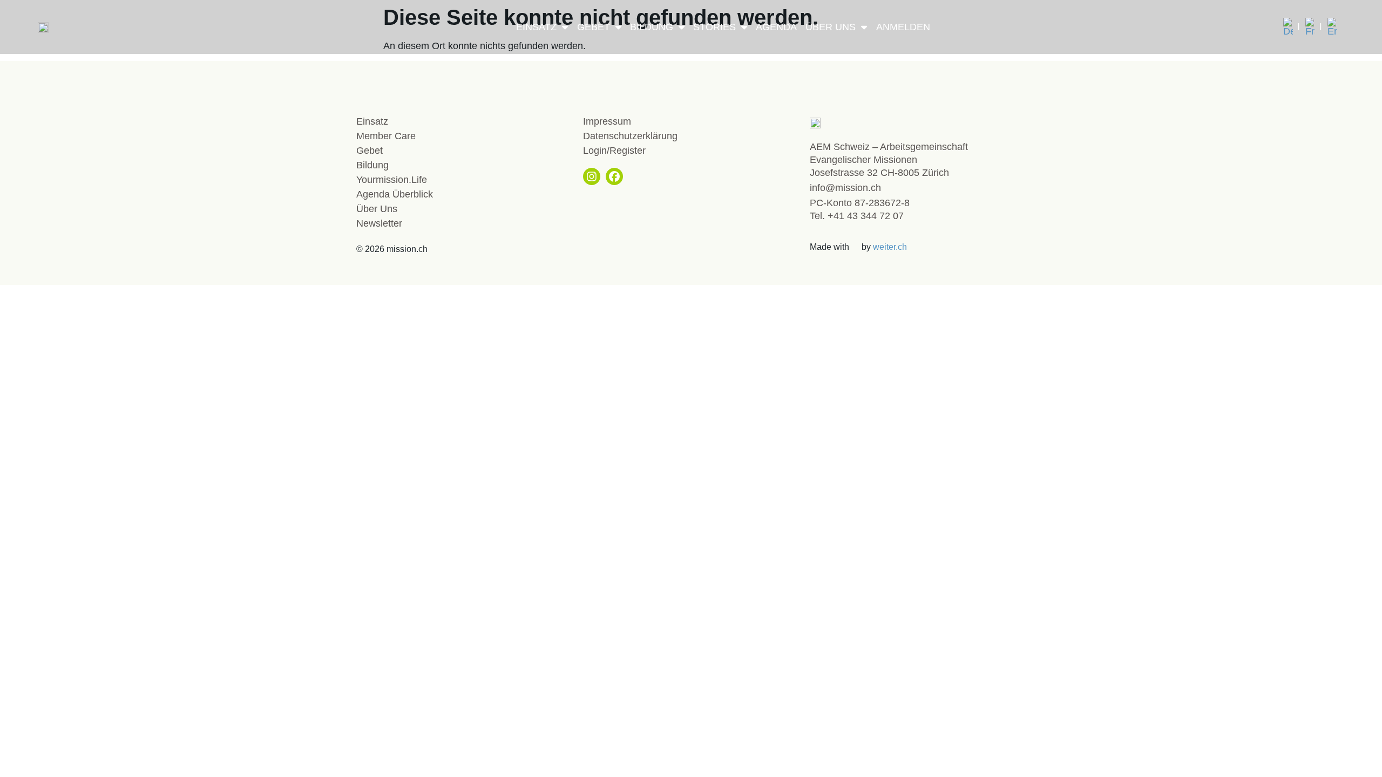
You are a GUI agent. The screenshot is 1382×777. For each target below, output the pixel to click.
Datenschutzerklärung (630, 136)
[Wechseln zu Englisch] (1332, 27)
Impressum (607, 121)
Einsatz (536, 27)
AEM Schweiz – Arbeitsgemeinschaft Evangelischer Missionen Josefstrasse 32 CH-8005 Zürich (889, 159)
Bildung (651, 27)
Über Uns (830, 27)
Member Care (386, 136)
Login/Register (614, 150)
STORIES (714, 27)
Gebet (593, 27)
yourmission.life (391, 179)
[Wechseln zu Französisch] (1313, 27)
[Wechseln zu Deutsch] (1291, 27)
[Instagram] (591, 176)
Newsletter (379, 223)
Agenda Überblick (394, 194)
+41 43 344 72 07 (866, 215)
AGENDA (776, 27)
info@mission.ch (845, 187)
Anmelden (903, 27)
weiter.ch (890, 246)
